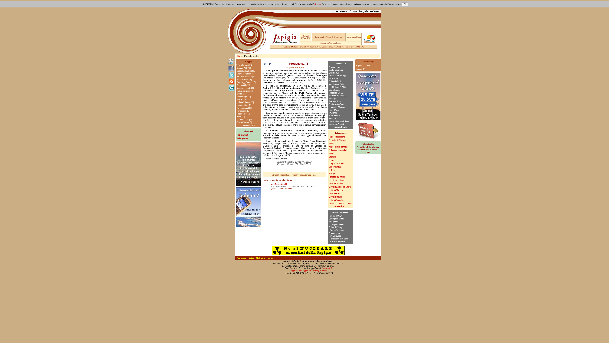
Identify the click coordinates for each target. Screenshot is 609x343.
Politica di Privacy (335, 227)
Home (335, 11)
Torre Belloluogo (335, 236)
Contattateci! (327, 268)
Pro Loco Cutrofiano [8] (245, 76)
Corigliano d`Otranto (336, 163)
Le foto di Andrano (335, 183)
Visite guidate (334, 221)
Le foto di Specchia (336, 200)
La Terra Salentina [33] (245, 102)
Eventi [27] (240, 116)
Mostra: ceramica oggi (337, 75)
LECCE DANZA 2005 (337, 87)
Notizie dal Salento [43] (245, 88)
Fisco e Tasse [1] (243, 114)
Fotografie (363, 11)
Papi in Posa (333, 110)
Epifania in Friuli (335, 81)
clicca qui (317, 4)
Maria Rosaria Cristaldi (279, 184)
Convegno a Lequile (336, 219)
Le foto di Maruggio (336, 190)
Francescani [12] (242, 111)
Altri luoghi (374, 11)
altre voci (248, 125)
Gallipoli (331, 170)
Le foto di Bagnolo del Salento (340, 187)
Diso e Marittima (335, 167)
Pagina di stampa (363, 65)
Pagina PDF (361, 69)
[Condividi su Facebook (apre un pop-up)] (264, 64)
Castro (331, 160)
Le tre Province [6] (243, 99)
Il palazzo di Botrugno (337, 177)
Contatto (353, 11)
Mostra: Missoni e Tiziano (338, 121)
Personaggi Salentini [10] (245, 82)
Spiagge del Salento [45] (245, 71)
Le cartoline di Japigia (337, 180)
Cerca (270, 258)
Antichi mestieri (334, 67)
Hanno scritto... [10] (243, 105)
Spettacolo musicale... (337, 95)
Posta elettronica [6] (244, 79)
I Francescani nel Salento (338, 239)
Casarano (332, 157)
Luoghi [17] (240, 94)
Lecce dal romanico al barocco (340, 203)
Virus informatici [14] (244, 65)
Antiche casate (334, 233)
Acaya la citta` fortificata (338, 140)
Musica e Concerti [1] (244, 91)
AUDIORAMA (334, 115)
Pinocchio (332, 118)
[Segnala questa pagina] (270, 64)
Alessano (332, 143)
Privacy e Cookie (319, 270)
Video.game (333, 98)
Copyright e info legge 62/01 (300, 270)
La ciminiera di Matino (337, 241)
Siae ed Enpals (334, 90)
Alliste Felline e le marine (338, 147)
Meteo (251, 258)
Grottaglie (332, 173)
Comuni (343, 11)
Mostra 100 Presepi (336, 124)
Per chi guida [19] (243, 85)
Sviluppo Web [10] (243, 68)
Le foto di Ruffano (335, 197)
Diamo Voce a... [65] (244, 119)
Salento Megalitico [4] (244, 74)
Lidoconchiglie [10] (243, 96)
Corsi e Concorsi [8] (244, 122)
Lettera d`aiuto (334, 73)
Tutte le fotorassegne (337, 137)
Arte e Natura (334, 78)
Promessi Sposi (335, 101)
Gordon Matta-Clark (336, 104)
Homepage (241, 258)
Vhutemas (333, 113)
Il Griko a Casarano (336, 230)
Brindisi (331, 153)
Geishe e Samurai (336, 70)
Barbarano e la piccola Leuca (340, 150)
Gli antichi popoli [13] (244, 108)
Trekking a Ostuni (335, 216)
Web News (260, 258)
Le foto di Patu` (334, 193)
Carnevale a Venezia (336, 107)
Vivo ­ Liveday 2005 (336, 84)
